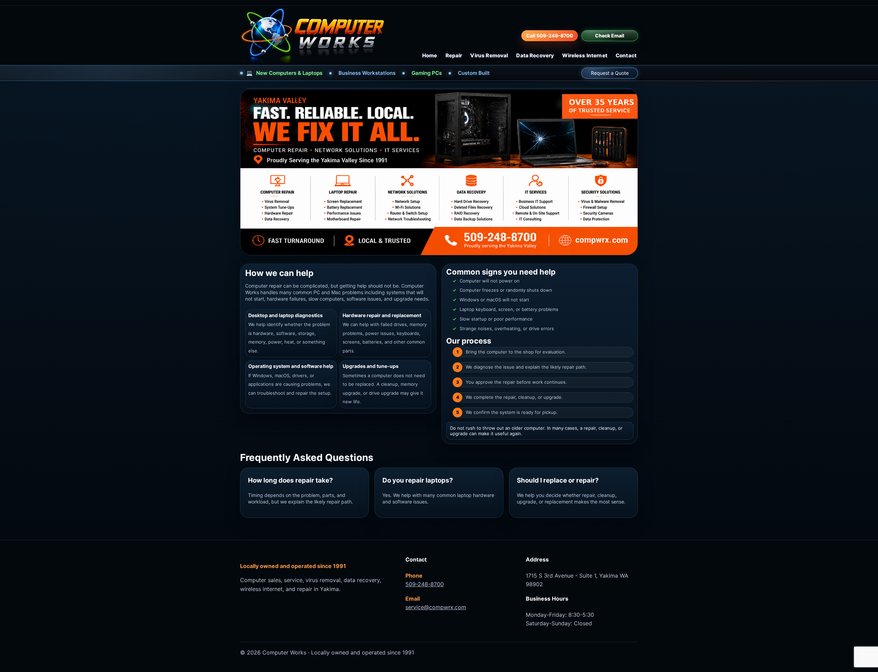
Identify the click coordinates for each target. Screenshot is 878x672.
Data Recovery (535, 55)
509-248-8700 (424, 584)
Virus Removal (489, 55)
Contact (626, 55)
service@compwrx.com (435, 607)
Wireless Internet (584, 55)
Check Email (609, 35)
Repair (454, 55)
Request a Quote (610, 73)
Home (429, 55)
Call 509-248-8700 (549, 35)
